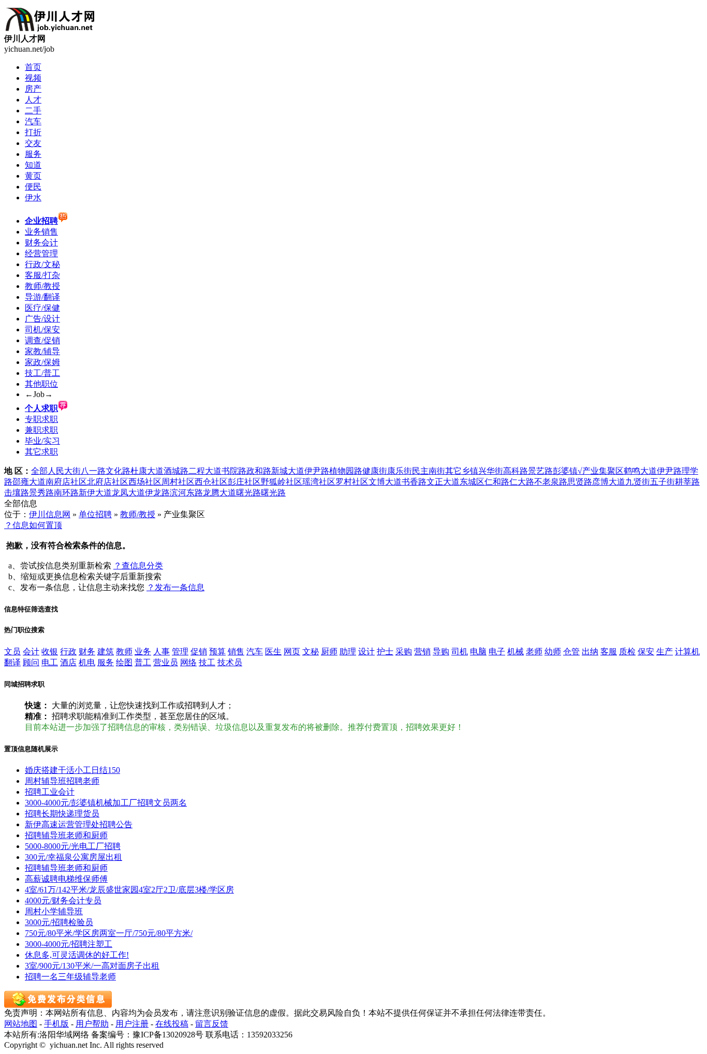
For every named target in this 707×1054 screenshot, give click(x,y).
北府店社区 (107, 481)
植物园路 (345, 470)
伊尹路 (316, 470)
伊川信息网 (49, 514)
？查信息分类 (138, 565)
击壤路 (16, 492)
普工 (143, 662)
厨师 (329, 651)
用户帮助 (92, 1023)
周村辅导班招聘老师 (62, 781)
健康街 (374, 470)
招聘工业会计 (50, 791)
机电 (87, 662)
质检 (627, 651)
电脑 (478, 651)
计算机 (687, 651)
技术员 (229, 662)
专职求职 (41, 419)
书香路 (414, 481)
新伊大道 (95, 492)
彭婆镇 (565, 470)
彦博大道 (608, 481)
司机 (459, 651)
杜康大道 (147, 470)
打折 (33, 132)
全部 (39, 470)
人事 (161, 651)
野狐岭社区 (281, 481)
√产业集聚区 (601, 470)
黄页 (33, 175)
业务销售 (41, 231)
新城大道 (287, 470)
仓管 (571, 651)
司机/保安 (42, 329)
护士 (385, 651)
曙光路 (248, 492)
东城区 (472, 481)
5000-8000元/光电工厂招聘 (73, 846)
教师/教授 (42, 286)
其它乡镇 (461, 470)
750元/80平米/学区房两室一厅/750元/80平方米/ (109, 933)
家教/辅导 (42, 351)
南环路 (66, 492)
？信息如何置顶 (33, 525)
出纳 (590, 651)
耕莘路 (687, 481)
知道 (33, 164)
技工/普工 (42, 373)
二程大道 (205, 470)
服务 (33, 154)
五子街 (662, 481)
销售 (236, 651)
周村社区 (178, 481)
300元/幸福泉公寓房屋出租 (73, 857)
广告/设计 (42, 318)
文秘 (310, 651)
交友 (33, 143)
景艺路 (540, 470)
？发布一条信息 (175, 587)
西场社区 (144, 481)
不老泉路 (550, 481)
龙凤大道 (128, 492)
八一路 (93, 470)
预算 (217, 651)
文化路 (118, 470)
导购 (441, 651)
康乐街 (399, 470)
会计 (31, 651)
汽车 (33, 121)
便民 (33, 186)
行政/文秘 (42, 264)
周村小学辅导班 (54, 911)
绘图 (124, 662)
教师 (124, 651)
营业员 (165, 662)
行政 (68, 651)
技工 (207, 662)
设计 (366, 651)
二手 (33, 110)
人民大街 (64, 470)
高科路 (515, 470)
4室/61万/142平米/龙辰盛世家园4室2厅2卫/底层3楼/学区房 (129, 889)
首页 (33, 67)
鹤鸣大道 (640, 470)
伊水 (33, 197)
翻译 (12, 662)
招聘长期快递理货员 (62, 813)
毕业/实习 (42, 440)
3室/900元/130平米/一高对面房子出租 (92, 965)
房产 (33, 88)
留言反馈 (211, 1023)
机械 (515, 651)
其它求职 (41, 451)
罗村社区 (352, 481)
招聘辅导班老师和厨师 (66, 835)
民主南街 (428, 470)
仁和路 (496, 481)
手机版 (56, 1023)
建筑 (105, 651)
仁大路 (521, 481)
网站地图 (20, 1023)
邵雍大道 (29, 481)
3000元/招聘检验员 (59, 922)
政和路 (258, 470)
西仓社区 (211, 481)
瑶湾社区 (318, 481)
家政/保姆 (42, 362)
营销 (422, 651)
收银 (49, 651)
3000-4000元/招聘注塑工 (68, 944)
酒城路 (176, 470)
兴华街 (490, 470)
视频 (33, 78)
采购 (403, 651)
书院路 (234, 470)
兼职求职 (41, 430)
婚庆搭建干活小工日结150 (72, 770)
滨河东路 (186, 492)
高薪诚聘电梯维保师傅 (66, 878)
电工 (49, 662)
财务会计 (41, 242)
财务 (87, 651)
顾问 (31, 662)
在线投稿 (171, 1023)
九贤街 (637, 481)
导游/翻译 (42, 296)
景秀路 (41, 492)
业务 (143, 651)
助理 (348, 651)
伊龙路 (157, 492)
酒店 (68, 662)
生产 (664, 651)
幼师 (552, 651)
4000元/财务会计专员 (63, 900)
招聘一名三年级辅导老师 (70, 976)
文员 (12, 651)
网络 (188, 662)
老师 (534, 651)
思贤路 (579, 481)
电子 (497, 651)
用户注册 (132, 1023)
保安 (646, 651)
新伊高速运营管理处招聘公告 (78, 824)
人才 (33, 99)
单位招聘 (95, 514)
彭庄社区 (244, 481)
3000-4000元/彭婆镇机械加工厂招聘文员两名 (106, 802)
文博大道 (385, 481)
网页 (292, 651)
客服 (608, 651)
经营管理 (41, 253)
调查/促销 (42, 340)
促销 (198, 651)
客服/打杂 (42, 275)
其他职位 (41, 383)
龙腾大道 (219, 492)
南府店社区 (66, 481)
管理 (180, 651)
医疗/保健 (42, 307)
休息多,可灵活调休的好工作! (77, 954)
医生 (273, 651)
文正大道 (443, 481)
